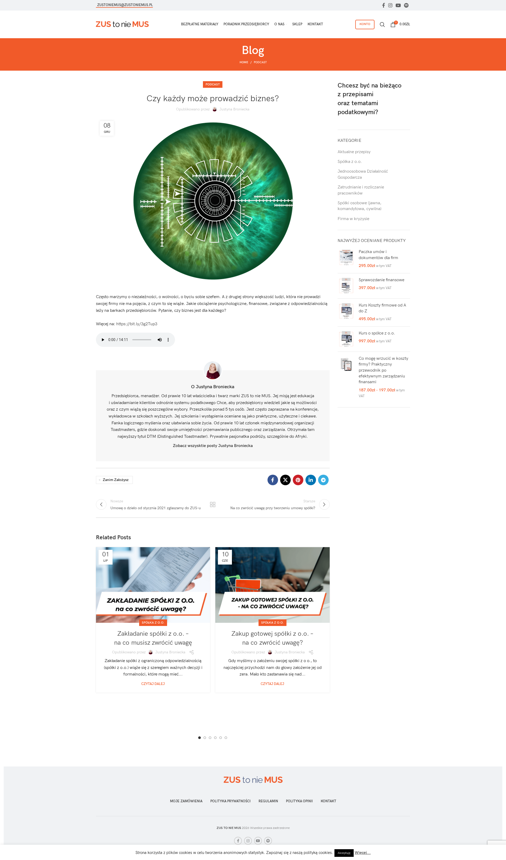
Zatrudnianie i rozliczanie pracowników (361, 190)
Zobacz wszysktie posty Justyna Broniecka (213, 445)
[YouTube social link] (398, 5)
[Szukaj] (382, 24)
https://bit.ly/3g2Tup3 (136, 324)
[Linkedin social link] (310, 480)
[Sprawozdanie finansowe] (346, 285)
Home (244, 62)
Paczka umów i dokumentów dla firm (378, 254)
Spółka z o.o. (153, 623)
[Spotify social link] (406, 5)
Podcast (260, 62)
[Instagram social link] (390, 5)
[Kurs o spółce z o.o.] (346, 339)
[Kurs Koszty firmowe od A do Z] (346, 312)
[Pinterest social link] (298, 480)
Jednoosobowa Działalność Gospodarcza (363, 174)
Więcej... (363, 852)
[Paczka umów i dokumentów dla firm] (346, 259)
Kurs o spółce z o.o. (377, 333)
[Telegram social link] (323, 480)
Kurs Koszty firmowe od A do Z (382, 308)
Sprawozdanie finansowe (381, 280)
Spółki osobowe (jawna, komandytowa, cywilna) (359, 206)
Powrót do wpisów (213, 504)
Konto (364, 24)
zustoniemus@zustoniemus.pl (125, 5)
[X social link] (285, 480)
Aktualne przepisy (354, 151)
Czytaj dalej (153, 684)
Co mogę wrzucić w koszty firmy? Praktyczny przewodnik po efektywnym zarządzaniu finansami (383, 370)
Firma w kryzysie (353, 218)
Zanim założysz (116, 480)
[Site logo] (122, 24)
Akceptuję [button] (344, 853)
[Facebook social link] (384, 5)
